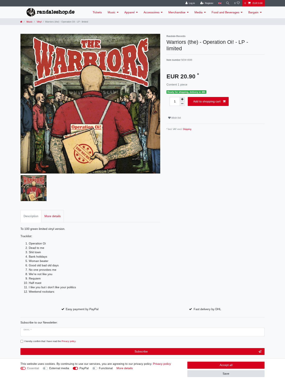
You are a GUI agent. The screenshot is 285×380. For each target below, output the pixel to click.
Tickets (97, 12)
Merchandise (176, 12)
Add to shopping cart (207, 101)
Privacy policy (162, 363)
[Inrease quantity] (182, 99)
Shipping (187, 129)
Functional (106, 368)
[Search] (228, 3)
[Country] (219, 3)
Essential (33, 368)
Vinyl (39, 21)
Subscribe (141, 351)
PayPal (84, 368)
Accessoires (151, 12)
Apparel (129, 12)
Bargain (253, 12)
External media (59, 368)
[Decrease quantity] (182, 104)
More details (124, 368)
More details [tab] (52, 216)
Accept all (226, 365)
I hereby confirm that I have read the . (50, 341)
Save (226, 373)
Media (198, 12)
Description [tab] (31, 216)
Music (111, 12)
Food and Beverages (225, 12)
